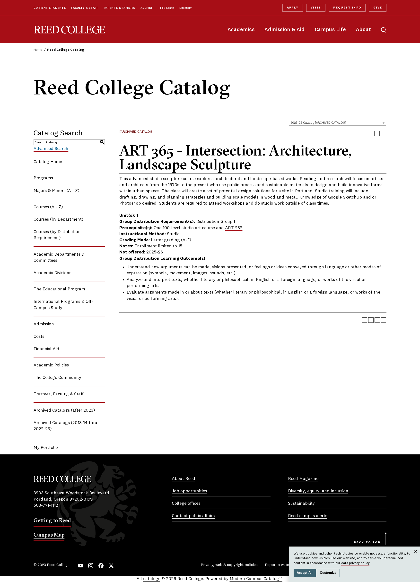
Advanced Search (51, 149)
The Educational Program (59, 289)
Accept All (305, 572)
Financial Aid (46, 349)
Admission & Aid (284, 29)
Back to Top (367, 542)
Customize (328, 572)
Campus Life (330, 29)
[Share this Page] (370, 133)
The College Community (57, 377)
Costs (39, 336)
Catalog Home (48, 162)
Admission (44, 324)
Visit (316, 7)
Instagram (90, 565)
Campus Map (49, 534)
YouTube (80, 565)
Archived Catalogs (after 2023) (64, 410)
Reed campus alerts (307, 516)
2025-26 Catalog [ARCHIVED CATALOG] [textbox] (318, 122)
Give (377, 7)
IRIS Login (167, 8)
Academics (241, 29)
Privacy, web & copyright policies (229, 565)
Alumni (146, 8)
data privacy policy (355, 563)
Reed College (69, 30)
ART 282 (233, 228)
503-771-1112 (46, 505)
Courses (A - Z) (48, 207)
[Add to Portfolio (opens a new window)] (364, 133)
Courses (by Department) (58, 219)
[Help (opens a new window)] (383, 133)
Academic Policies (51, 365)
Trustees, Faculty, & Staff (59, 394)
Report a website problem (287, 565)
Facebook (101, 565)
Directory (185, 8)
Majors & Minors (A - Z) (56, 191)
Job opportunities (189, 491)
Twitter (111, 565)
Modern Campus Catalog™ (256, 579)
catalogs (151, 579)
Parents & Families (119, 8)
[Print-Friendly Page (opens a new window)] (377, 133)
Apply (292, 7)
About (363, 29)
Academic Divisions (52, 273)
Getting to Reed (52, 520)
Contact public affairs (193, 516)
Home (38, 50)
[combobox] (337, 123)
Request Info (347, 7)
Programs (43, 178)
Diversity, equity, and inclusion (318, 491)
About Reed (183, 479)
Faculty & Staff (84, 8)
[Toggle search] (383, 29)
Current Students (50, 8)
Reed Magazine (303, 479)
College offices (186, 503)
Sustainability (301, 503)
